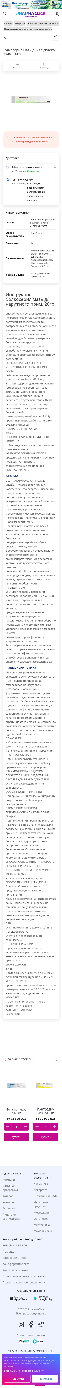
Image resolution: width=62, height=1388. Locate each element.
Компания (9, 1179)
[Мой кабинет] (57, 14)
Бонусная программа (10, 1188)
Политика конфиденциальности (24, 1282)
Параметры (17, 1378)
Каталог (8, 1196)
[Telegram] (40, 1324)
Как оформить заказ (16, 1264)
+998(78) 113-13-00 (15, 1245)
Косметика (41, 1184)
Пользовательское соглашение (24, 1276)
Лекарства (41, 1190)
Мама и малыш (44, 1231)
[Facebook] (31, 1324)
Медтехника (42, 1225)
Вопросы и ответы (15, 1258)
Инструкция (45, 68)
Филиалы (9, 1208)
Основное (17, 68)
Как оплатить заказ (15, 1270)
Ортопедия (41, 1219)
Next (56, 1059)
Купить (16, 1137)
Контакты (9, 1202)
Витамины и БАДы (46, 1196)
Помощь (8, 1251)
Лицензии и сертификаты (11, 1217)
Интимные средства (41, 1204)
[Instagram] (21, 1324)
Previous (5, 1059)
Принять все (45, 1378)
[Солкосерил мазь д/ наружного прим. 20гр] (31, 99)
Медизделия (42, 1212)
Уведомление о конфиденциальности (24, 1370)
